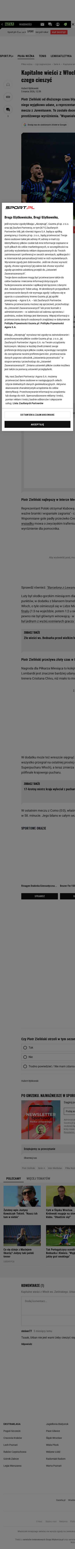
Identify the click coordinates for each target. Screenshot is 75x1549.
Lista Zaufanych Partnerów (28, 403)
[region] (37, 317)
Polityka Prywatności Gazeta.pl (22, 323)
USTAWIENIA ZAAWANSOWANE (37, 414)
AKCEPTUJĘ (37, 424)
